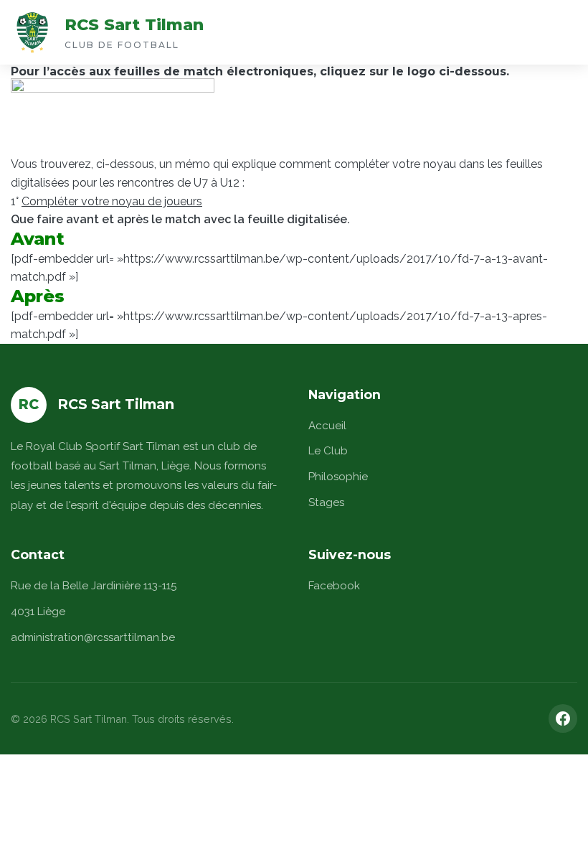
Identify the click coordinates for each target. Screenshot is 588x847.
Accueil (327, 425)
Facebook (334, 585)
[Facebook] (563, 718)
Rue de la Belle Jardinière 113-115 (93, 585)
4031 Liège (38, 611)
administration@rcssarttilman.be (93, 637)
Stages (326, 502)
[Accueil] (32, 32)
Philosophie (338, 476)
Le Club (328, 450)
